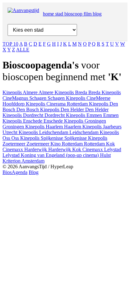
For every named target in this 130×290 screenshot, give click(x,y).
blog (97, 13)
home (49, 13)
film (88, 13)
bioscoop (74, 13)
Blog (33, 172)
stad (59, 13)
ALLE (22, 49)
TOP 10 (10, 44)
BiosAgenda (15, 172)
